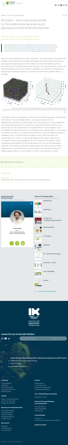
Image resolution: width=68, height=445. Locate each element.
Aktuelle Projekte (6, 391)
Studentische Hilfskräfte (8, 403)
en (58, 5)
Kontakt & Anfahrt (40, 425)
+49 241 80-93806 (16, 363)
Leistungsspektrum (40, 407)
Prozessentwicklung (7, 414)
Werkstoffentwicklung (7, 416)
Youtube (5, 339)
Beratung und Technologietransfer (12, 407)
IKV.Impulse (38, 418)
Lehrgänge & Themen (41, 397)
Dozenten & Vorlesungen (8, 401)
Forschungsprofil (6, 383)
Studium (4, 396)
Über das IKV (5, 423)
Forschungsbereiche (7, 387)
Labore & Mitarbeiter (40, 409)
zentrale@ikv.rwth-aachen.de (19, 366)
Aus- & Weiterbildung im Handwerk (46, 394)
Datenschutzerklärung (15, 441)
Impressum (4, 441)
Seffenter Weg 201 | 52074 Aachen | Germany (24, 361)
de (55, 5)
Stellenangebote (39, 383)
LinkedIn (9, 339)
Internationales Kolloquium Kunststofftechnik (48, 420)
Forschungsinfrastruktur (8, 389)
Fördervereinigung (6, 428)
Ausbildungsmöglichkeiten (42, 389)
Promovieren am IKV (40, 385)
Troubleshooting (6, 418)
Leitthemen (4, 385)
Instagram (2, 339)
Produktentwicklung (7, 412)
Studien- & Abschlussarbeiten (9, 399)
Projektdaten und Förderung (13, 162)
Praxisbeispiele (39, 411)
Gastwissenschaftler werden (43, 387)
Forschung (4, 380)
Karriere (37, 380)
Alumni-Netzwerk (6, 430)
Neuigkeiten (4, 426)
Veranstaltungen (40, 415)
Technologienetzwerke (7, 410)
